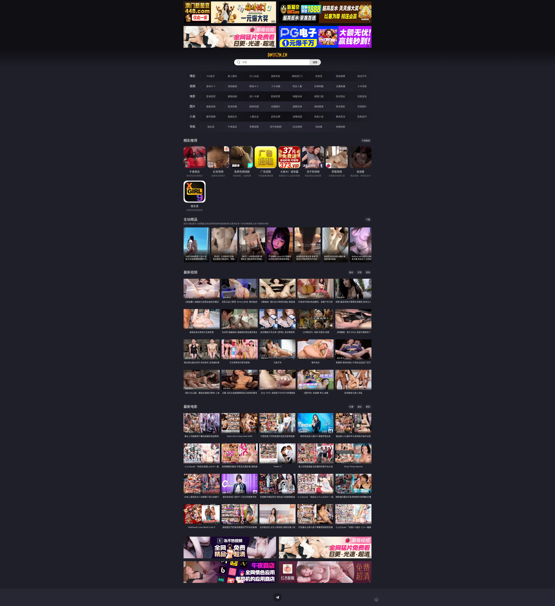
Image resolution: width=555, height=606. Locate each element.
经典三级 (318, 96)
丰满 (351, 406)
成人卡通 (254, 96)
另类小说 (318, 116)
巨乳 (360, 272)
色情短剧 (340, 126)
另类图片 (362, 106)
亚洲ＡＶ (210, 86)
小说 (192, 116)
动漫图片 (275, 106)
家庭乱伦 (232, 116)
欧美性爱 (275, 96)
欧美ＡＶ (254, 86)
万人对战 (254, 76)
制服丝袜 (297, 96)
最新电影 (190, 406)
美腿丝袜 (297, 106)
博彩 (192, 76)
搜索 (315, 62)
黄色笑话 (340, 116)
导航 (192, 127)
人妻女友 (254, 116)
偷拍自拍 (232, 96)
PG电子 (211, 76)
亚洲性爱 (210, 96)
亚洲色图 (232, 106)
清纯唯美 (318, 106)
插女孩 (210, 126)
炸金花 (318, 76)
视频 (192, 86)
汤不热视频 (275, 126)
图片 (192, 106)
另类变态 (362, 96)
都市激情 (210, 116)
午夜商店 (232, 126)
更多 (368, 272)
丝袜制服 (318, 86)
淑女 (360, 406)
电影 (192, 96)
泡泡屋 (318, 126)
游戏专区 (275, 76)
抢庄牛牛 (362, 76)
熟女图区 (340, 106)
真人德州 (232, 76)
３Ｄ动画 (275, 86)
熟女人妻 (297, 86)
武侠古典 (275, 116)
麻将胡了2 (297, 76)
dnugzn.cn (277, 55)
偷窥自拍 (210, 106)
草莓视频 (254, 126)
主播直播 (340, 86)
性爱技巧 (362, 116)
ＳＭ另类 (362, 86)
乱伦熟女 (340, 96)
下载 (368, 219)
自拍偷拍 (232, 86)
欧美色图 (254, 106)
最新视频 (190, 272)
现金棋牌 (340, 76)
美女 (351, 272)
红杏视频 (297, 126)
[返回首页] (376, 599)
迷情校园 (297, 116)
